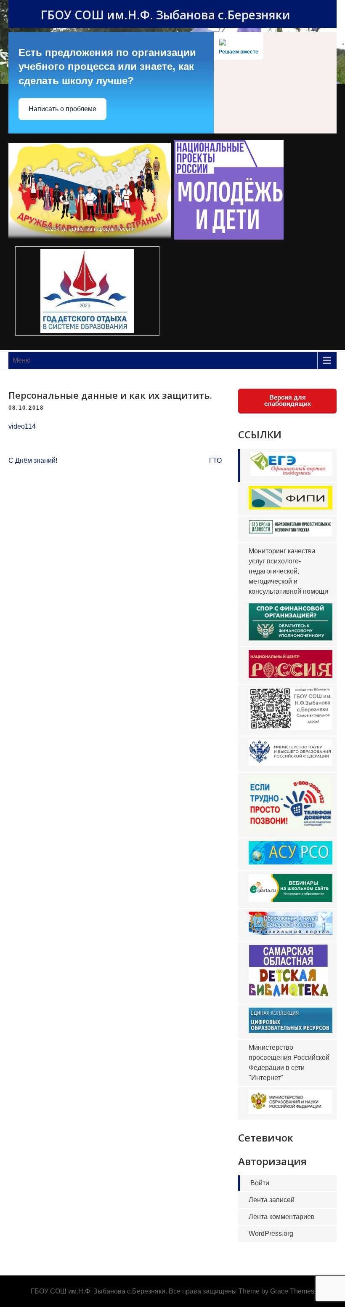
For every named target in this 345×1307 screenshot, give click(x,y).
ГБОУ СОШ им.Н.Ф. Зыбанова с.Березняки (165, 15)
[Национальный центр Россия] (290, 675)
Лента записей (272, 1199)
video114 (22, 426)
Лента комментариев (282, 1216)
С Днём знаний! (32, 460)
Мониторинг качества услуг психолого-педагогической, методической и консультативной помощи (288, 571)
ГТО (215, 460)
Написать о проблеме (62, 108)
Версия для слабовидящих (287, 400)
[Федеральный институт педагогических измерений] (290, 507)
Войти (259, 1183)
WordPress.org (271, 1233)
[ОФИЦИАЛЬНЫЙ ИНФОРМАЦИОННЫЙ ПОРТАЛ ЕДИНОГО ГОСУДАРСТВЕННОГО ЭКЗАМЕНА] (291, 473)
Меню (22, 360)
